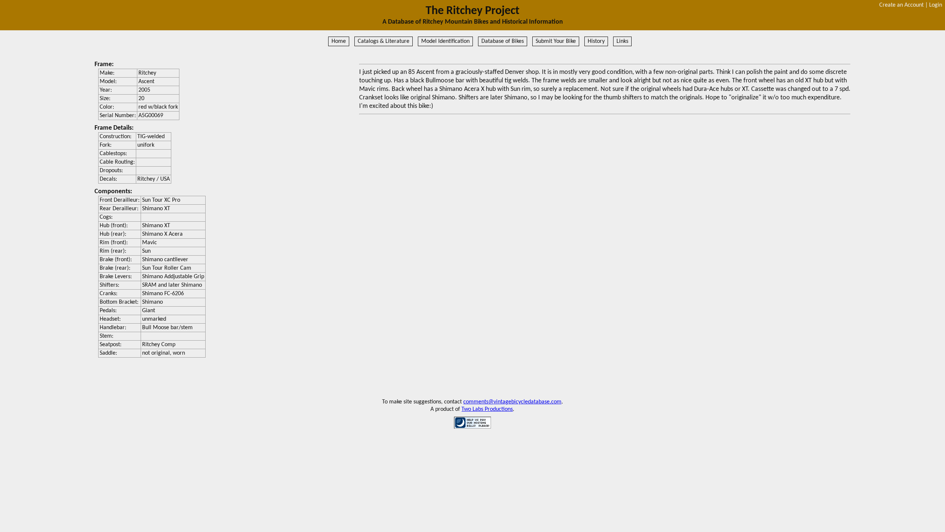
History (596, 41)
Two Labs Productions (487, 409)
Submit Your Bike (556, 41)
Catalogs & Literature (383, 41)
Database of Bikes (502, 41)
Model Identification (445, 41)
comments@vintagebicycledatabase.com (512, 402)
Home (338, 41)
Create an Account (901, 5)
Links (622, 41)
